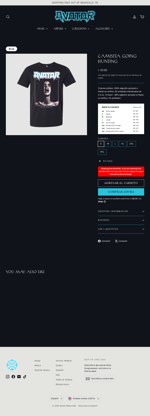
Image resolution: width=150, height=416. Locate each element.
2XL (132, 144)
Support (59, 370)
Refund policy (62, 384)
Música (37, 365)
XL (122, 144)
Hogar (37, 361)
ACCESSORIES (103, 28)
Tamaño (103, 139)
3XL (102, 152)
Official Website (64, 361)
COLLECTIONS (79, 28)
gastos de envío (108, 75)
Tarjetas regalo (42, 370)
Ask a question (108, 229)
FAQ (57, 375)
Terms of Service (64, 379)
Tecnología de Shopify (88, 406)
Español (54, 399)
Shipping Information (113, 211)
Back (11, 48)
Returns (103, 220)
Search (59, 365)
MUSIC (41, 28)
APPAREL (58, 28)
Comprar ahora (121, 191)
